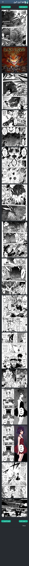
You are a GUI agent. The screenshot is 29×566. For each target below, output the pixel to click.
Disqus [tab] (24, 525)
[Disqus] (14, 546)
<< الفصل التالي (23, 7)
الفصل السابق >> (6, 7)
